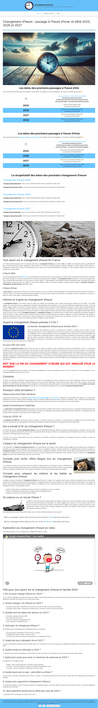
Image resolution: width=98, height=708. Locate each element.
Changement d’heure (48, 13)
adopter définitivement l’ (37, 397)
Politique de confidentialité (53, 705)
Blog (58, 13)
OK (40, 705)
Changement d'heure (44, 5)
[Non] (96, 703)
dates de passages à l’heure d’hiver (29, 137)
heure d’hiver (55, 397)
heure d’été (24, 277)
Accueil (39, 13)
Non (44, 705)
